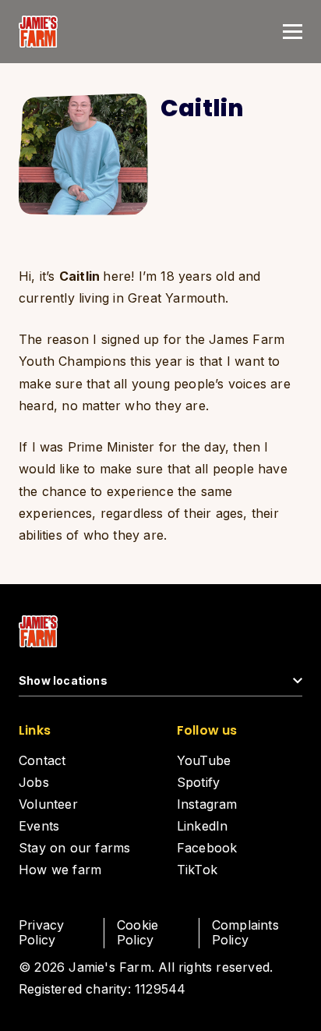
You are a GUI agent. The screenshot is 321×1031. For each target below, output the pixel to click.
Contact (42, 760)
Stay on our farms (74, 848)
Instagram (207, 804)
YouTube (204, 760)
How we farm (60, 869)
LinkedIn (202, 826)
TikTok (197, 869)
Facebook (207, 848)
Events (39, 826)
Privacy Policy (41, 932)
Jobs (34, 782)
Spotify (198, 782)
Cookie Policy (137, 932)
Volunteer (48, 804)
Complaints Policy (245, 932)
